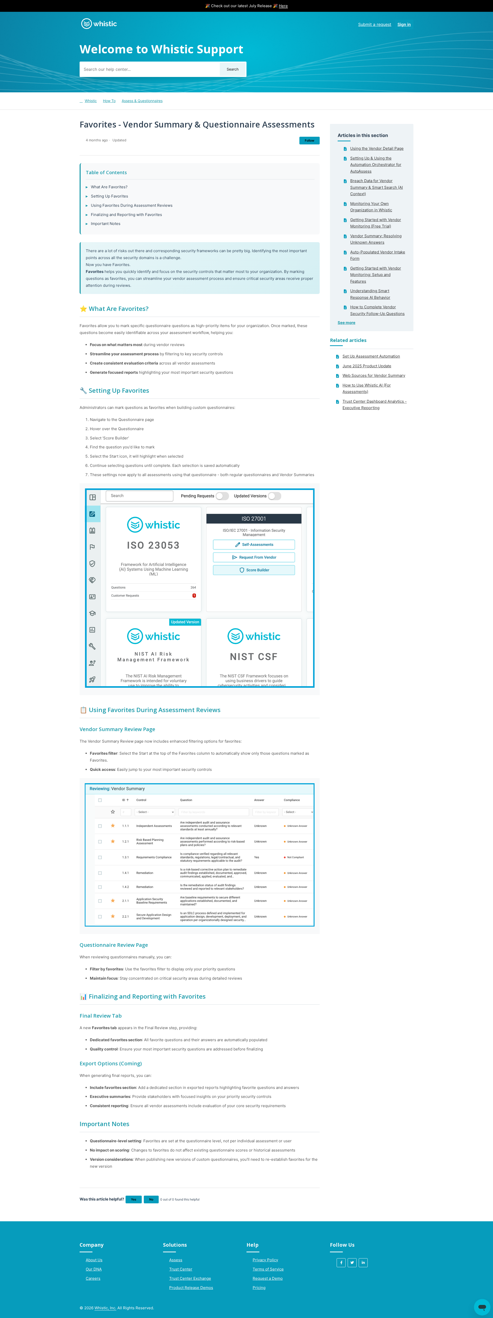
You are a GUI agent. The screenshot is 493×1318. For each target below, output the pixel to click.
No (151, 1199)
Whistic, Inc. (105, 1307)
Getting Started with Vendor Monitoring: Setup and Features (375, 275)
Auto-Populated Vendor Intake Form (377, 255)
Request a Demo (268, 1278)
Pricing (259, 1287)
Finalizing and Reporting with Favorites (126, 214)
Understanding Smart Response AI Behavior (370, 294)
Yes (133, 1199)
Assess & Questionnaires (142, 101)
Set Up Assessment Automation (371, 356)
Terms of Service (268, 1269)
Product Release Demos (191, 1287)
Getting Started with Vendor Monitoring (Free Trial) (375, 223)
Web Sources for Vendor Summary (374, 375)
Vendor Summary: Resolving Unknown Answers (376, 239)
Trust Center (180, 1269)
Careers (93, 1278)
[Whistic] (99, 28)
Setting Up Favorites (109, 196)
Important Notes (105, 223)
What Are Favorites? (109, 186)
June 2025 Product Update (367, 365)
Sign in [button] (404, 24)
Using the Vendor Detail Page (377, 148)
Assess (175, 1259)
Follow (309, 140)
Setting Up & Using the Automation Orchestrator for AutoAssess (375, 165)
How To (109, 101)
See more (346, 322)
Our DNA (94, 1269)
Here (283, 5)
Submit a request (374, 24)
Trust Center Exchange (190, 1278)
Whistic (91, 101)
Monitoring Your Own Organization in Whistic (371, 207)
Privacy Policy (265, 1259)
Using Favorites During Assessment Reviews (132, 205)
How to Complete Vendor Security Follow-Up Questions (377, 310)
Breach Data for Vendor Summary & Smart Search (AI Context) (376, 187)
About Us (94, 1259)
